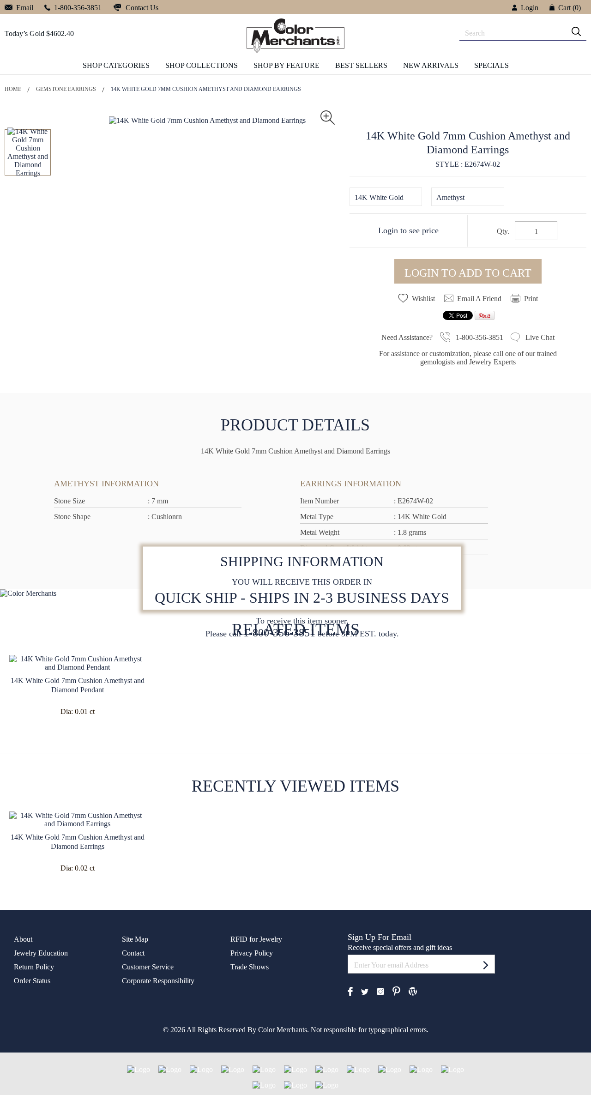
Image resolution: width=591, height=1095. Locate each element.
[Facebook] (350, 990)
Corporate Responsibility (158, 981)
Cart (569, 8)
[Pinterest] (396, 990)
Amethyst (450, 197)
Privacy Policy (251, 953)
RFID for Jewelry (256, 939)
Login (529, 8)
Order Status (32, 981)
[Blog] (413, 990)
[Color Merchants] (485, 964)
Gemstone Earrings (66, 89)
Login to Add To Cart (467, 273)
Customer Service (148, 967)
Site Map (135, 939)
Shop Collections (201, 65)
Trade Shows (249, 967)
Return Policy (34, 967)
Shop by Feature (286, 65)
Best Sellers (361, 65)
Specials (491, 65)
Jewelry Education (41, 953)
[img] (576, 31)
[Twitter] (364, 991)
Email (23, 8)
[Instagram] (380, 991)
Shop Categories (116, 65)
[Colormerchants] (295, 35)
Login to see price (408, 230)
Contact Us (141, 8)
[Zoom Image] (327, 117)
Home (13, 89)
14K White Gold (379, 197)
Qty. (503, 231)
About (23, 939)
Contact (133, 953)
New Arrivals (430, 65)
